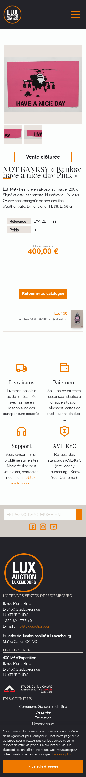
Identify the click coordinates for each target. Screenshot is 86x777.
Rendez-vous (43, 723)
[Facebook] (32, 526)
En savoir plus (61, 754)
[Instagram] (43, 526)
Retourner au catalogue (43, 294)
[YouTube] (53, 526)
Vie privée (43, 712)
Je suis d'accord (45, 766)
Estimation (43, 718)
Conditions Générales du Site (43, 706)
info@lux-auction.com (24, 480)
